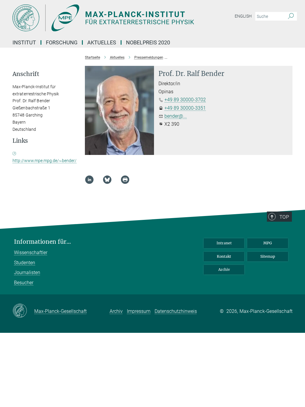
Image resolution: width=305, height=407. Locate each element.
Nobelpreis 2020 (148, 42)
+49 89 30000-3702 (185, 99)
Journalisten (27, 272)
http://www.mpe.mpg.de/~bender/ (44, 160)
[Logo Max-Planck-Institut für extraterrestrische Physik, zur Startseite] (124, 17)
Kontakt (224, 256)
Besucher (23, 282)
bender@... (175, 116)
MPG (267, 243)
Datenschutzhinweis (176, 311)
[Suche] (291, 16)
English (243, 16)
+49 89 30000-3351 (185, 108)
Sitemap (267, 256)
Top (284, 217)
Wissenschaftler (30, 252)
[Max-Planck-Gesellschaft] (23, 311)
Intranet (224, 243)
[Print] (125, 179)
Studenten (24, 262)
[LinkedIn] (89, 179)
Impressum (138, 311)
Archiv (224, 269)
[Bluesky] (107, 179)
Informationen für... (42, 241)
